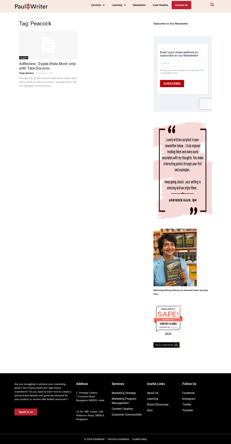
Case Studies (160, 5)
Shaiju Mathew (26, 73)
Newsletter (139, 5)
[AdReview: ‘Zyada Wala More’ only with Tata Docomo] (48, 44)
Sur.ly (174, 327)
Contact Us (181, 5)
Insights (23, 57)
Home (22, 18)
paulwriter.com (168, 319)
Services (96, 5)
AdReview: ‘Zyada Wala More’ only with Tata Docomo (47, 66)
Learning (117, 5)
